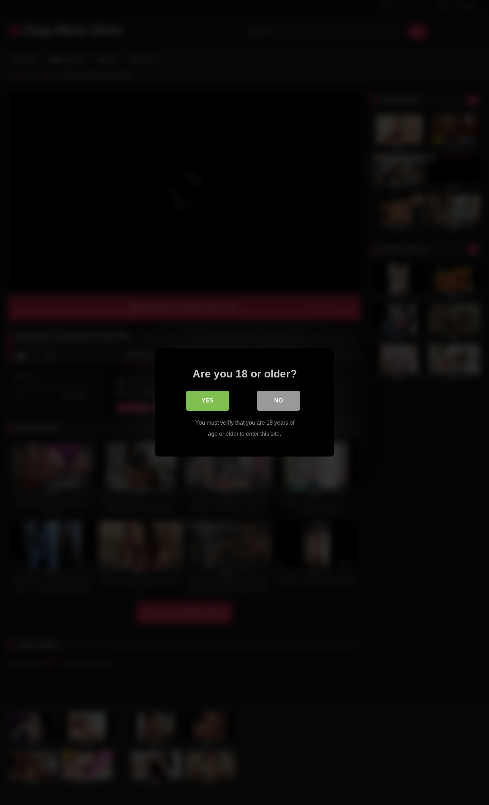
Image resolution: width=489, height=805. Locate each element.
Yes (208, 400)
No (278, 400)
